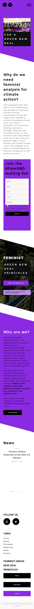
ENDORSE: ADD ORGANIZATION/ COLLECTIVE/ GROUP (15, 292)
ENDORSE (17, 584)
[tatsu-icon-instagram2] (5, 5)
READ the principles (16, 283)
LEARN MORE (12, 412)
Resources (8, 547)
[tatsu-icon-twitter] (10, 5)
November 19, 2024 (17, 461)
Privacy (6, 553)
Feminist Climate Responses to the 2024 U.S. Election (17, 454)
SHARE (17, 593)
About (6, 541)
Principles (8, 544)
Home (6, 538)
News (17, 448)
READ (17, 575)
